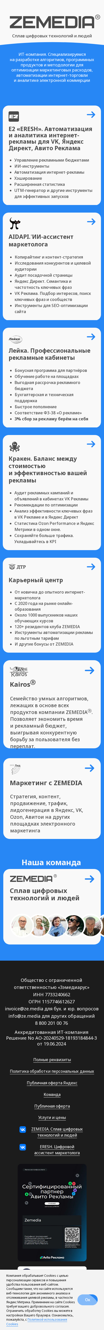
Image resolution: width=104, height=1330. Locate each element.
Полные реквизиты (52, 1059)
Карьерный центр (36, 580)
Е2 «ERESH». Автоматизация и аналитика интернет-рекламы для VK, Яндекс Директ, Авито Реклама (50, 138)
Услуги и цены (52, 1117)
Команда (52, 1094)
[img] (15, 223)
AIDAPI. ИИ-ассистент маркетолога (41, 240)
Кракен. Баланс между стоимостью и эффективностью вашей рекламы (48, 469)
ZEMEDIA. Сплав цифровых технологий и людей (57, 1132)
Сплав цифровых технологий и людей (52, 36)
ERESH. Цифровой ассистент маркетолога (57, 1150)
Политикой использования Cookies (36, 1321)
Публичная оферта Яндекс (52, 1083)
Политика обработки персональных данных (52, 1071)
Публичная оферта (52, 1106)
